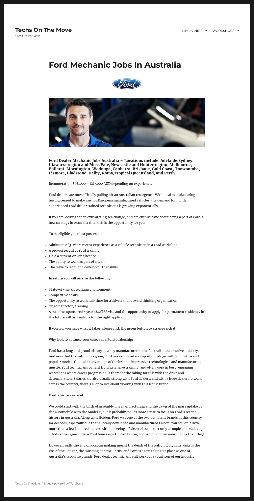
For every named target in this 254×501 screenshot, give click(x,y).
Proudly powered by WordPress (63, 483)
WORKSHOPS (223, 31)
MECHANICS (192, 31)
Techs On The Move (43, 29)
